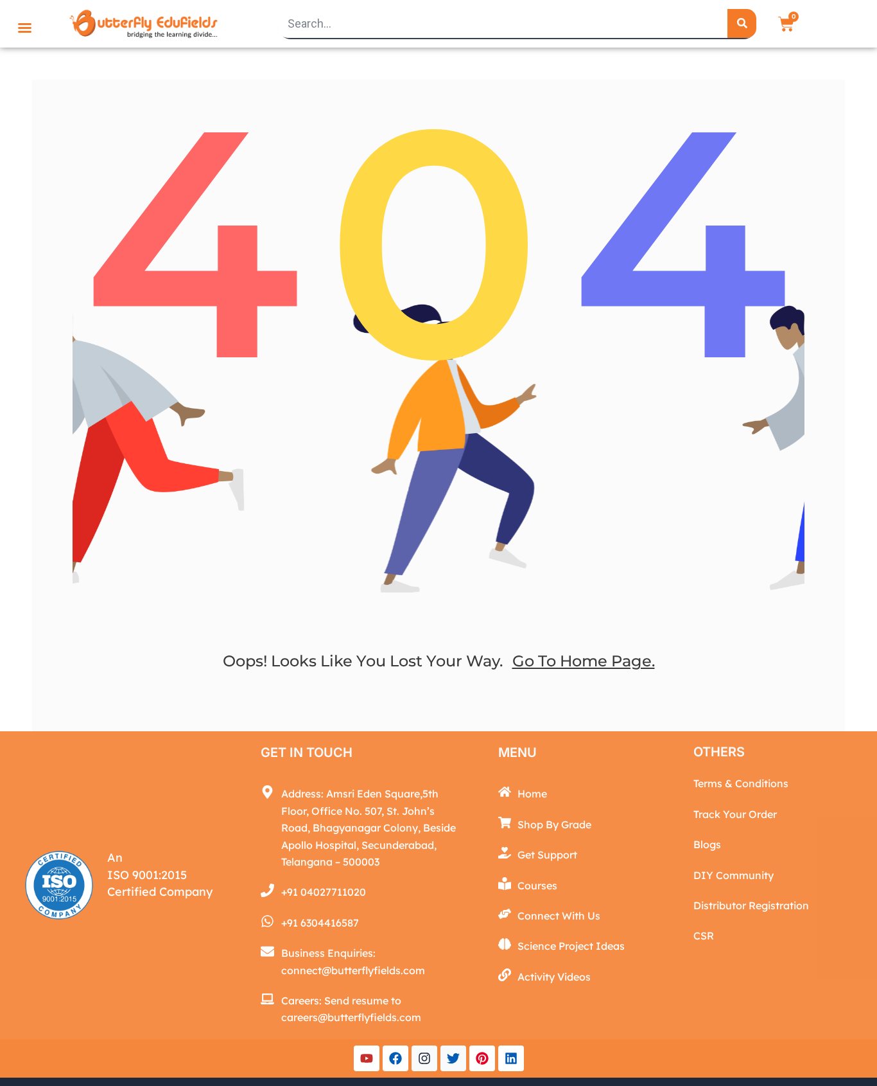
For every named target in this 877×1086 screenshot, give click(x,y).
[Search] (741, 23)
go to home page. (583, 661)
